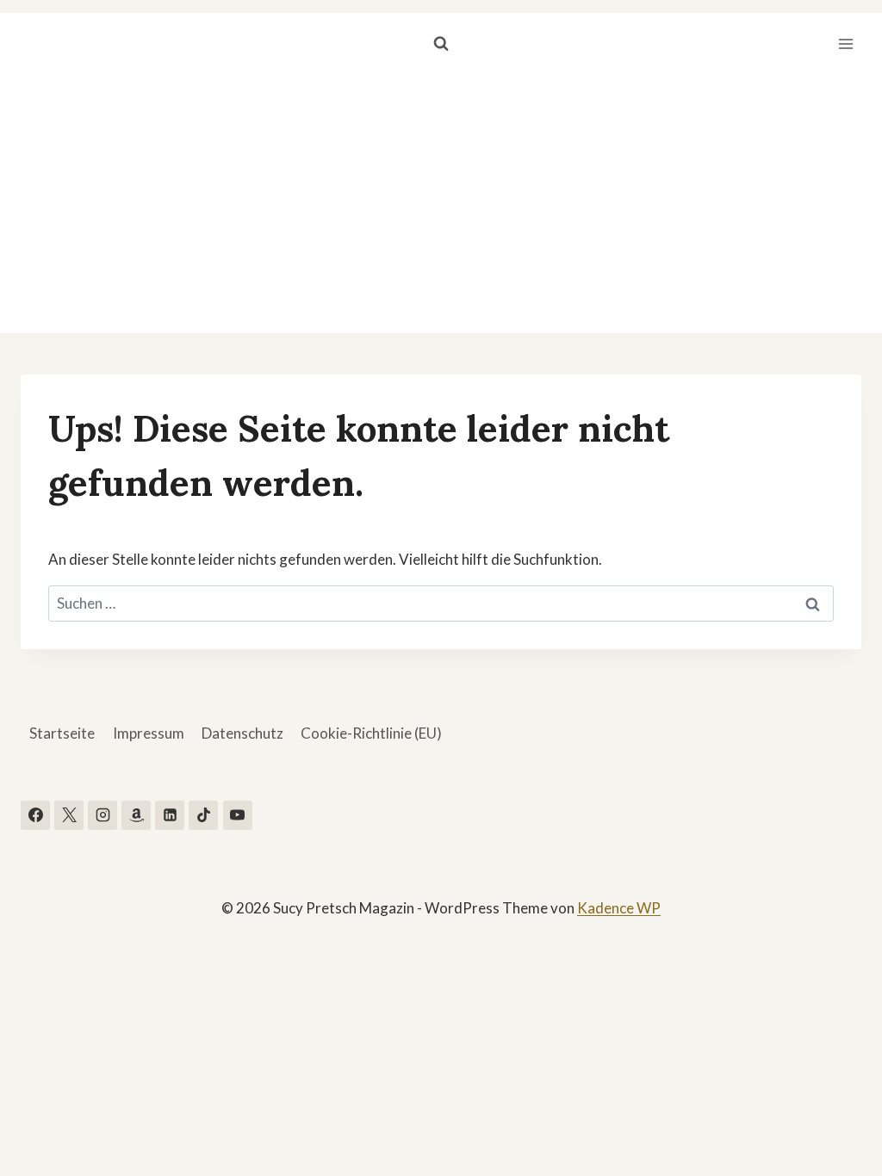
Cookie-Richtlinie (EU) (371, 733)
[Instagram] (102, 815)
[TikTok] (203, 815)
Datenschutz (242, 733)
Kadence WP (619, 908)
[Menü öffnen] (845, 43)
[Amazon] (136, 815)
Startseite (62, 733)
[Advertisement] (441, 204)
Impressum (148, 733)
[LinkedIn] (169, 815)
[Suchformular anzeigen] (441, 43)
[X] (69, 815)
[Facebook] (35, 815)
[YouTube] (237, 815)
